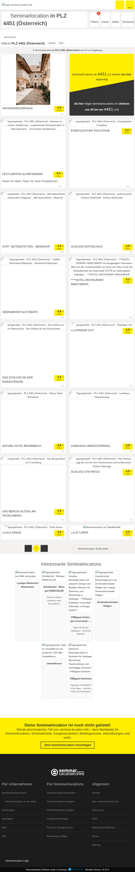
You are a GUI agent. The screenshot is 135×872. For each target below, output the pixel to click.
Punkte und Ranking (57, 818)
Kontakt (96, 792)
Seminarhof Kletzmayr (20, 312)
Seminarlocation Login (17, 860)
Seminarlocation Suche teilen (92, 548)
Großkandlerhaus (17, 108)
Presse (95, 836)
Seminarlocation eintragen (60, 801)
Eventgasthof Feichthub (90, 130)
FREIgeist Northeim (81, 678)
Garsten (51, 43)
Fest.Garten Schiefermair (22, 174)
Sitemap (96, 845)
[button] (28, 548)
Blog (4, 827)
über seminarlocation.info (105, 801)
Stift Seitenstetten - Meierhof (26, 246)
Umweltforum (54, 663)
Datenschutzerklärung (103, 827)
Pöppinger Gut (82, 330)
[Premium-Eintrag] (128, 567)
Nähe (115, 22)
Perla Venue (11, 532)
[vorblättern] (57, 79)
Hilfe (4, 836)
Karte (105, 22)
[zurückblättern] (9, 79)
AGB (94, 818)
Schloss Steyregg (85, 471)
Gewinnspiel (8, 810)
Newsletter (7, 818)
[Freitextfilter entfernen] (120, 4)
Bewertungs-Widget (57, 836)
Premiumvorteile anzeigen (60, 810)
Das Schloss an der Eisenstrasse (17, 379)
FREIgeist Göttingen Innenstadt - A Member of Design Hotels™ (80, 620)
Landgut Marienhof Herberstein (27, 585)
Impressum (98, 810)
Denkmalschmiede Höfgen (107, 604)
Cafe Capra (79, 532)
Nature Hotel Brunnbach (21, 446)
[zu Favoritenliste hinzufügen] (5, 58)
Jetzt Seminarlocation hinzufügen (67, 745)
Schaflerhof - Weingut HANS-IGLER (54, 588)
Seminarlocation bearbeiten (61, 792)
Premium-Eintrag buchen (60, 827)
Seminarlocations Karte (14, 792)
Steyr (61, 43)
